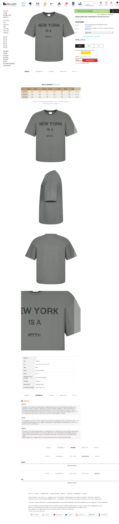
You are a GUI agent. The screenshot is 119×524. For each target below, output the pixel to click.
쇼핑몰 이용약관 (44, 493)
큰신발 (5, 61)
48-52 (5, 43)
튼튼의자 (5, 17)
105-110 (6, 20)
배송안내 (63, 493)
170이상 (5, 33)
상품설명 (26, 71)
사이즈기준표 (97, 36)
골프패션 (5, 51)
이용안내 (36, 493)
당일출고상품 (7, 15)
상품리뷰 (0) (63, 71)
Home (98, 14)
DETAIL (47, 456)
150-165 (6, 31)
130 (4, 27)
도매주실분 (69, 493)
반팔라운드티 (110, 14)
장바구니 (89, 46)
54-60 (5, 45)
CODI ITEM (72, 456)
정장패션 (5, 57)
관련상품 (51, 71)
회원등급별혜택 (88, 26)
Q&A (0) (96, 447)
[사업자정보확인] (76, 499)
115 (4, 22)
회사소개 (30, 493)
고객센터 (84, 493)
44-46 (5, 41)
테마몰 (5, 53)
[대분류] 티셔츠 (104, 14)
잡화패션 (5, 59)
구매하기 (80, 46)
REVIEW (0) (85, 456)
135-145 (6, 29)
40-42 (5, 39)
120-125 (6, 25)
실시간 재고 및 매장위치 (88, 36)
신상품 (5, 13)
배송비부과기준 (88, 29)
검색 (94, 3)
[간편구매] (86, 52)
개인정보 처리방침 (54, 493)
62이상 (5, 47)
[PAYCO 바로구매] (90, 60)
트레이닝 (5, 55)
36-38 (5, 37)
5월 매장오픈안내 (90, 5)
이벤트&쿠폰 (7, 65)
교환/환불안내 (39, 71)
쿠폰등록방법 (77, 493)
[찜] (92, 52)
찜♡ (99, 46)
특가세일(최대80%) (9, 63)
